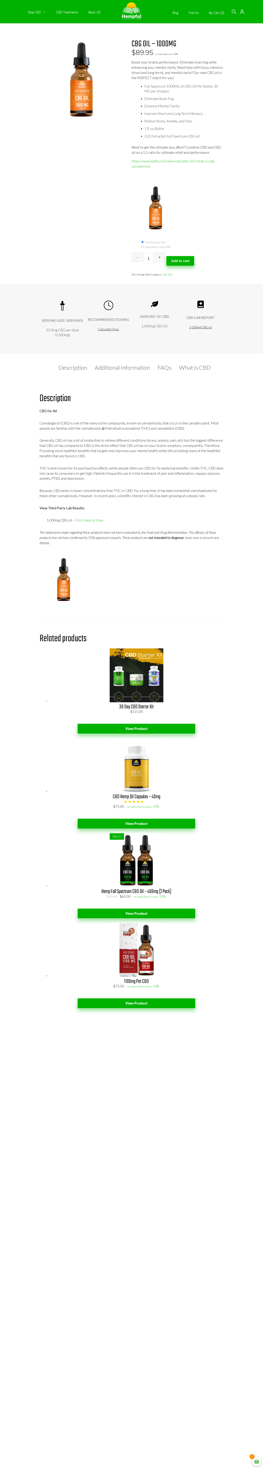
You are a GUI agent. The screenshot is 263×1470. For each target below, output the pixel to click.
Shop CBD (35, 12)
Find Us (194, 12)
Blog (175, 12)
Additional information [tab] (122, 367)
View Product (136, 728)
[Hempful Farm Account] (242, 16)
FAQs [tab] (164, 367)
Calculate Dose (108, 329)
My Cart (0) (216, 12)
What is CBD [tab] (195, 367)
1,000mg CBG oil (200, 327)
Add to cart (180, 261)
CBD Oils (167, 274)
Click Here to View (89, 520)
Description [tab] (73, 367)
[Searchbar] (234, 12)
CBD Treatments (67, 12)
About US (94, 12)
